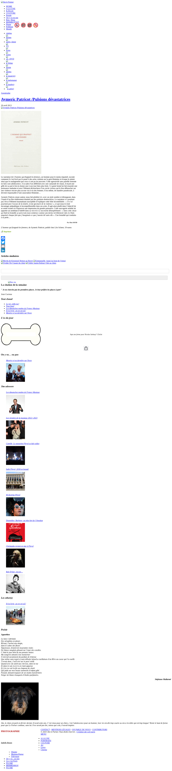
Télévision (15, 756)
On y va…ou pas (12, 759)
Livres (43, 747)
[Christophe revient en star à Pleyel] (15, 558)
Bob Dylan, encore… (14, 572)
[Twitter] (39, 242)
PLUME (9, 763)
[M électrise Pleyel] (15, 506)
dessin (8, 67)
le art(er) (10, 89)
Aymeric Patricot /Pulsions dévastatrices (35, 99)
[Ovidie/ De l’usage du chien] (13, 263)
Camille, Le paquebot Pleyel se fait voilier (22, 444)
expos (8, 55)
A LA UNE (10, 9)
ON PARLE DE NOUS (81, 730)
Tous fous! (10, 306)
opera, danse (11, 42)
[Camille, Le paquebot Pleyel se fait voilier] (15, 455)
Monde (9, 29)
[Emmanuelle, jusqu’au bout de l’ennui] (49, 261)
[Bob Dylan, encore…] (15, 583)
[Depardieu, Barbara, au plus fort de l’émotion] (15, 532)
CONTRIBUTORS (99, 730)
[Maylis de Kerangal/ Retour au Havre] (17, 261)
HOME (9, 6)
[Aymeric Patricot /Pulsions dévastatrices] (18, 108)
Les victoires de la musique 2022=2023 (21, 418)
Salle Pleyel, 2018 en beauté (17, 469)
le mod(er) (10, 84)
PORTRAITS (46, 741)
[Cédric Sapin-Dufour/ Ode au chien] (41, 263)
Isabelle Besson (6, 743)
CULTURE (10, 13)
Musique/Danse (17, 754)
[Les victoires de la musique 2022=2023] (15, 429)
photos (8, 72)
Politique (9, 27)
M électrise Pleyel (13, 495)
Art (42, 745)
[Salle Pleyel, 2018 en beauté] (15, 481)
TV (7, 46)
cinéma (9, 33)
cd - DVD (10, 59)
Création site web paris (86, 732)
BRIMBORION (12, 22)
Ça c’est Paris (11, 761)
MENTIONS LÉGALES (60, 730)
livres (8, 50)
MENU (43, 734)
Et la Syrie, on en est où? (16, 311)
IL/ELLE (9, 11)
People (8, 15)
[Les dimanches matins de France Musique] (15, 404)
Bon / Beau (10, 20)
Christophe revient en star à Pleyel (19, 546)
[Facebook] (39, 238)
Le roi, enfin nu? (12, 304)
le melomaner (11, 80)
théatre (8, 37)
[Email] (39, 246)
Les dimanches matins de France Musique (23, 308)
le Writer (9, 63)
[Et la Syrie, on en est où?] (15, 615)
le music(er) (10, 76)
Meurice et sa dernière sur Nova (19, 313)
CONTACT (45, 730)
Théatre (14, 752)
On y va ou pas (12, 18)
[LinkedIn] (39, 250)
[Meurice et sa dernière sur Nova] (15, 372)
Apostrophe (5, 93)
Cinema (44, 750)
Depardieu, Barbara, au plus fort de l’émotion (24, 520)
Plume (8, 24)
